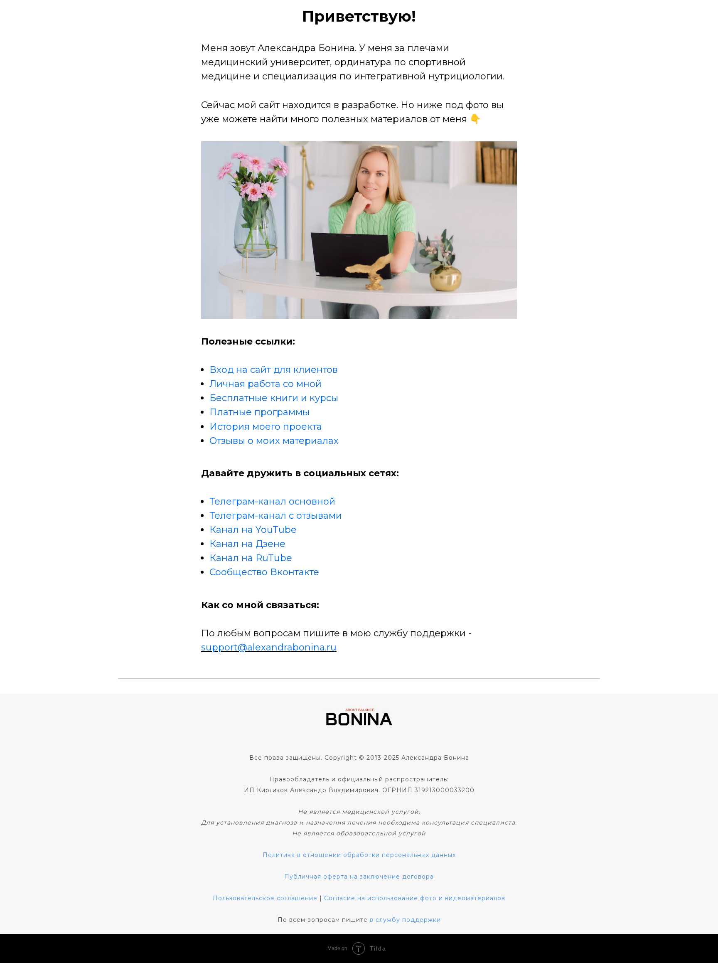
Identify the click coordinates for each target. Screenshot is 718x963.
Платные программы (259, 412)
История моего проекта (265, 426)
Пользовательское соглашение (265, 898)
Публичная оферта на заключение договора (359, 876)
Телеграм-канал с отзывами (275, 515)
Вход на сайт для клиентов (273, 369)
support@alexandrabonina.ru (269, 647)
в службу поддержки (405, 920)
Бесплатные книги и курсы (273, 398)
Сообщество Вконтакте (264, 572)
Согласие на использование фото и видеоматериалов (414, 898)
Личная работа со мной (265, 383)
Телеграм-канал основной (272, 501)
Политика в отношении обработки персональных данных (359, 855)
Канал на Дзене (247, 543)
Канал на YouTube (253, 529)
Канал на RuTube (250, 558)
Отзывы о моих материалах (274, 440)
